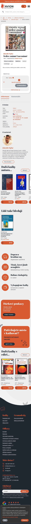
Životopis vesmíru (7, 379)
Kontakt (5, 431)
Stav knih (5, 420)
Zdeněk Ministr (18, 376)
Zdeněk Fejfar (14, 19)
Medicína (5, 19)
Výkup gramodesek (19, 420)
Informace (5, 97)
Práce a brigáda (7, 447)
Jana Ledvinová (17, 116)
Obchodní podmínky (8, 436)
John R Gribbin (4, 376)
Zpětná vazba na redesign (9, 450)
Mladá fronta (18, 58)
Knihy (9, 18)
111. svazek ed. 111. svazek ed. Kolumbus (20, 118)
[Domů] (4, 18)
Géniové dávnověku (20, 379)
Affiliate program (7, 452)
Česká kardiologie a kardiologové (20, 194)
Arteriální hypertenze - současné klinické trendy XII (7, 235)
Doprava (5, 434)
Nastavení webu (8, 445)
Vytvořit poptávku (16, 82)
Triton (5, 238)
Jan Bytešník (4, 191)
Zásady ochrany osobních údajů (16, 497)
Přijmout (24, 520)
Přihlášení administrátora (9, 454)
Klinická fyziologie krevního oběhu (5, 193)
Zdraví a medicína (19, 18)
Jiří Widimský (4, 232)
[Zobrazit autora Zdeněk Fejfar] (7, 140)
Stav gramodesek (18, 418)
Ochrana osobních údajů (9, 441)
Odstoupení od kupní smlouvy (11, 438)
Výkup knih (5, 423)
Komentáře (15, 97)
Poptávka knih (6, 418)
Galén (5, 197)
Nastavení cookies (7, 443)
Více (5, 520)
